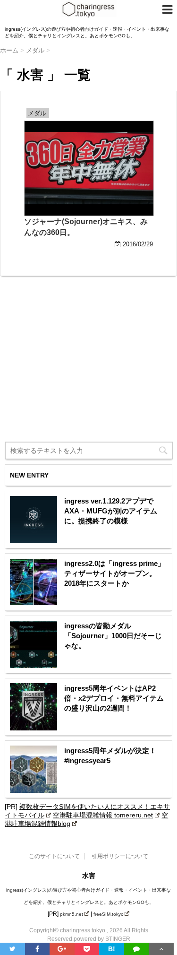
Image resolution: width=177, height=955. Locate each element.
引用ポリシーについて (120, 856)
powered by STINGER (102, 939)
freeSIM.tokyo (108, 914)
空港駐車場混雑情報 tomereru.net (103, 815)
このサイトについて (54, 856)
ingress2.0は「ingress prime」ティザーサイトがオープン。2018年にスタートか (114, 573)
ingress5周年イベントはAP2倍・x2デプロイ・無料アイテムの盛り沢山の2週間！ (114, 698)
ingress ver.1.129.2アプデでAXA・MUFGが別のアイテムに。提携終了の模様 (110, 511)
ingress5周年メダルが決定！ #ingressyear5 (110, 755)
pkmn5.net (71, 914)
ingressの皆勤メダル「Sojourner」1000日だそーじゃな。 (113, 636)
